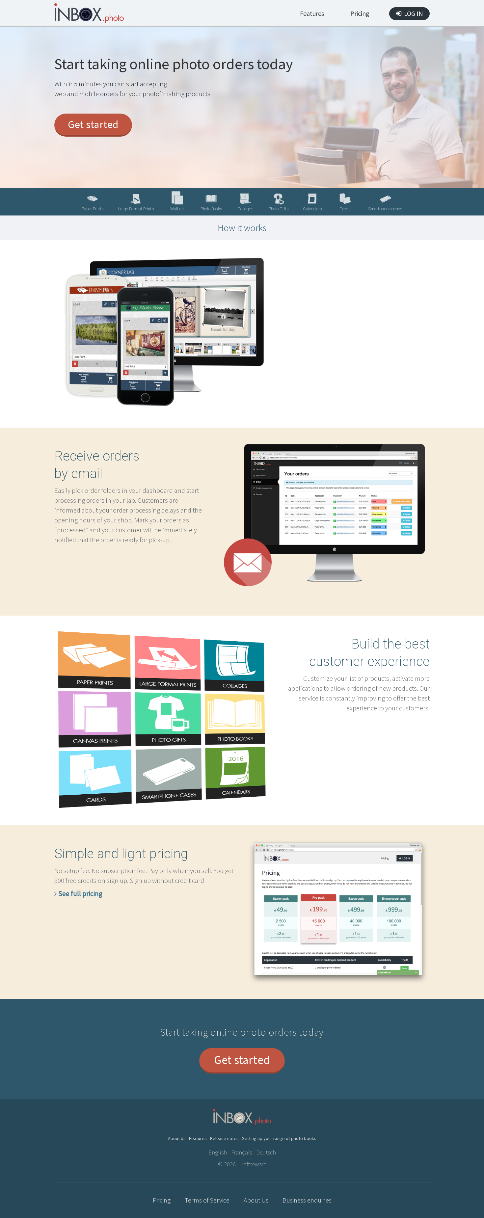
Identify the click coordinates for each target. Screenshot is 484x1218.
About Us (177, 1138)
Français (241, 1152)
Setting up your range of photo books (279, 1138)
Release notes (224, 1138)
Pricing (359, 13)
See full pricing (79, 893)
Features (312, 13)
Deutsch (266, 1152)
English (217, 1152)
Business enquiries (307, 1200)
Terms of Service (207, 1200)
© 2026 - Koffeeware (242, 1164)
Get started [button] (93, 124)
